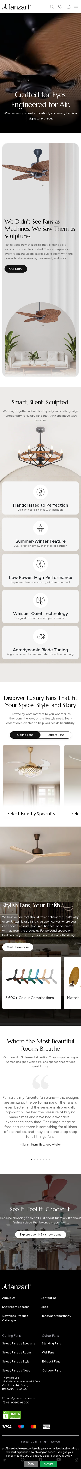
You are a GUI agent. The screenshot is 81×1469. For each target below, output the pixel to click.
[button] (40, 774)
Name (12, 715)
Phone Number (18, 728)
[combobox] (40, 761)
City (11, 741)
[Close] (76, 684)
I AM (11, 754)
